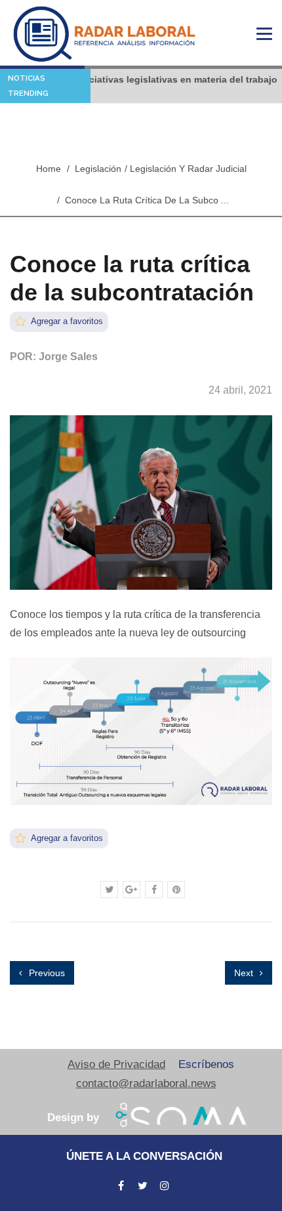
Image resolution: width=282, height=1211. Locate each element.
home (48, 168)
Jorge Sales (68, 356)
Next (245, 973)
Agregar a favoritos (66, 321)
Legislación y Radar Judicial (188, 168)
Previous (45, 973)
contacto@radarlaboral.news (146, 1083)
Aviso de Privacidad (116, 1064)
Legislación (98, 168)
